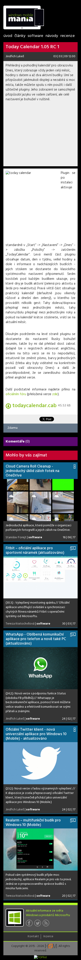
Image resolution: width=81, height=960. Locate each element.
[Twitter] (38, 924)
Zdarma (12, 428)
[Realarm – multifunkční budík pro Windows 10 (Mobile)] (40, 849)
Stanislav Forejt (16, 537)
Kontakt (33, 936)
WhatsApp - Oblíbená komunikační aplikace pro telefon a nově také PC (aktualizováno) (36, 639)
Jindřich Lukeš (15, 56)
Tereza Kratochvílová (20, 623)
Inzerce (48, 936)
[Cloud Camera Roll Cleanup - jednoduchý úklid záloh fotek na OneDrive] (40, 500)
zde (55, 394)
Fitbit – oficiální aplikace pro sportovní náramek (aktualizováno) (35, 550)
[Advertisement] (40, 135)
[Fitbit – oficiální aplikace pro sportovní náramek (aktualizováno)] (40, 577)
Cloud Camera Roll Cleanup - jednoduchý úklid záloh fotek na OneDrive (32, 471)
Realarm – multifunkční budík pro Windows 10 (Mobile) (33, 822)
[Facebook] (30, 924)
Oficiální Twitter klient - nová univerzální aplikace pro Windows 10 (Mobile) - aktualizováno (36, 734)
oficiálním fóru (16, 394)
